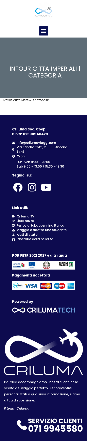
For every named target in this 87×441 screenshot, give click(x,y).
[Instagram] (32, 187)
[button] (43, 30)
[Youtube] (46, 187)
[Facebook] (17, 187)
